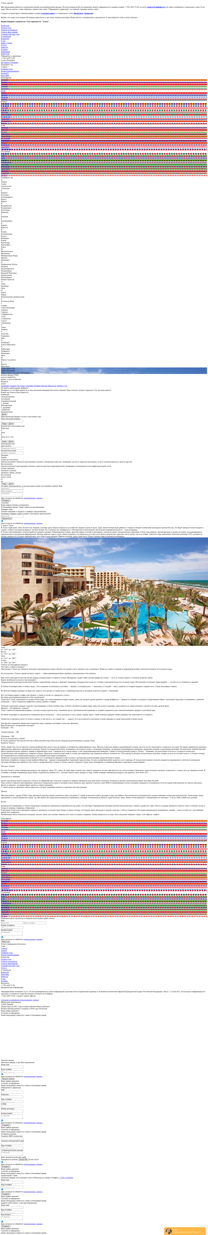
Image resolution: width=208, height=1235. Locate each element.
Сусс (65, 386)
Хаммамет (5, 386)
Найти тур (5, 942)
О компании (6, 36)
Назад (4, 424)
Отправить (6, 500)
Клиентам (5, 26)
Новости (4, 47)
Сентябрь (29, 386)
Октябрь (37, 386)
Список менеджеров (9, 964)
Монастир (52, 386)
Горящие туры (7, 953)
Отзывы (4, 49)
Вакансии (5, 972)
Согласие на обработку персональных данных (20, 1000)
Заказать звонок (8, 1079)
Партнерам (5, 52)
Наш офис (5, 974)
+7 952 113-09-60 (66, 1178)
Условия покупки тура (10, 966)
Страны (4, 948)
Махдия (44, 386)
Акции (4, 951)
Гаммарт (13, 386)
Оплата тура (6, 959)
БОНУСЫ (5, 54)
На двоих (21, 386)
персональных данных (33, 498)
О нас (3, 979)
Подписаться (6, 518)
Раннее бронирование (10, 955)
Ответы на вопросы (9, 961)
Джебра (60, 386)
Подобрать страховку (9, 62)
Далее (4, 414)
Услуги (4, 45)
